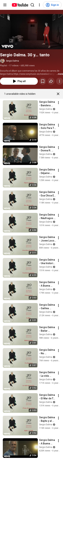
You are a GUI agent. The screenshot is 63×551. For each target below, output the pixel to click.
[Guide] (5, 5)
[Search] (32, 5)
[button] (31, 31)
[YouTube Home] (20, 5)
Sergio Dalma (12, 61)
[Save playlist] (42, 81)
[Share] (51, 81)
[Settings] (39, 5)
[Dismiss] (58, 93)
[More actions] (59, 81)
